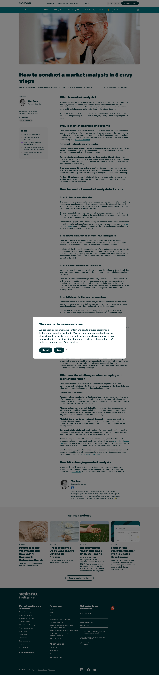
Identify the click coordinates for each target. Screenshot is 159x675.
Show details (70, 350)
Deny (59, 350)
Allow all (45, 350)
